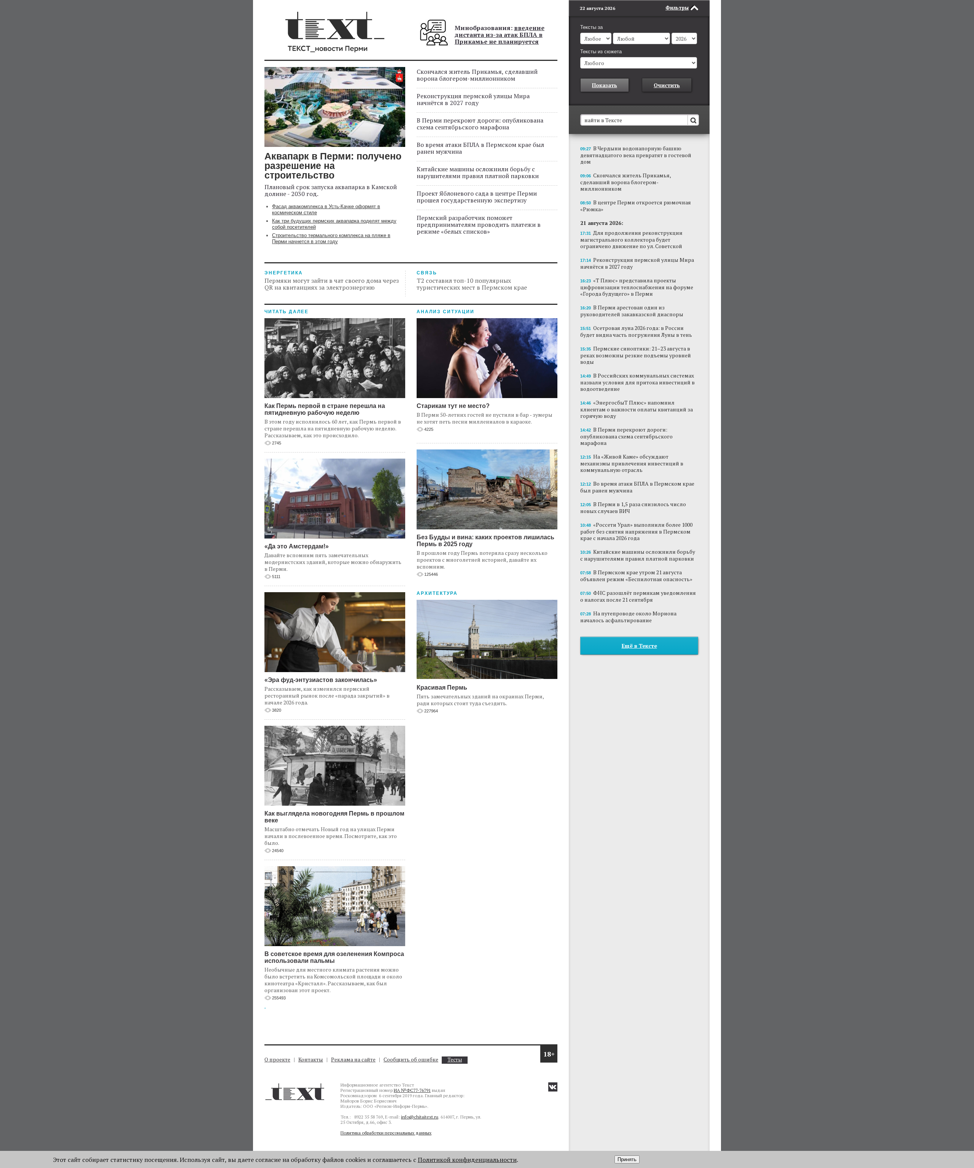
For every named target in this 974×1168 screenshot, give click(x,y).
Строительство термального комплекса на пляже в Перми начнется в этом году (331, 238)
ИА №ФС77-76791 (412, 1090)
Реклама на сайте (353, 1059)
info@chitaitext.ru (419, 1117)
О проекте (277, 1059)
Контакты (310, 1059)
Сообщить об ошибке (411, 1059)
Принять (627, 1159)
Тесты (454, 1059)
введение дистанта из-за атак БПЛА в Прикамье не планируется (499, 35)
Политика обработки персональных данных (386, 1133)
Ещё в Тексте (639, 645)
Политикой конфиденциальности (467, 1159)
